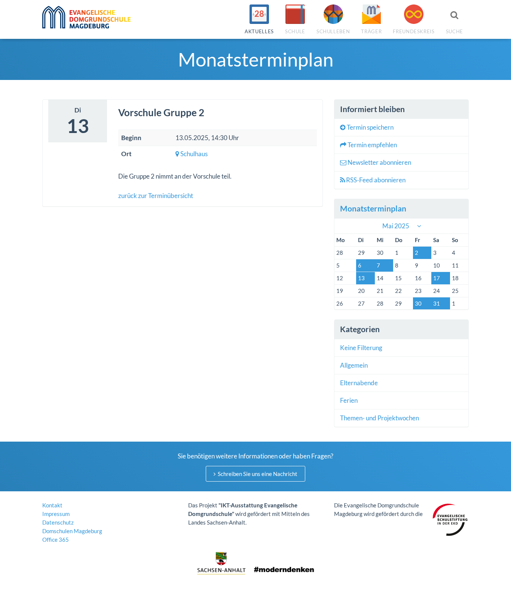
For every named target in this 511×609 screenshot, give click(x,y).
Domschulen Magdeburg (72, 531)
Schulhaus (193, 154)
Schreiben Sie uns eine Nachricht (257, 473)
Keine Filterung (361, 348)
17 (436, 278)
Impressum (56, 513)
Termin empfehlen (371, 145)
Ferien (349, 400)
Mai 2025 (395, 226)
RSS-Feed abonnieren (375, 180)
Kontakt (52, 505)
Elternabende (359, 383)
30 (418, 303)
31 (436, 303)
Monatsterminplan (373, 208)
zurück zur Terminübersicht (155, 196)
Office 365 (55, 539)
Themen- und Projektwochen (379, 418)
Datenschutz (58, 522)
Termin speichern (370, 127)
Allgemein (354, 365)
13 (361, 278)
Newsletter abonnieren (378, 162)
